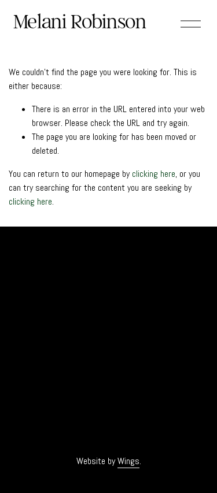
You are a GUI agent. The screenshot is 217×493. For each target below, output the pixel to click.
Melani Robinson (79, 21)
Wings (128, 461)
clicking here (153, 174)
